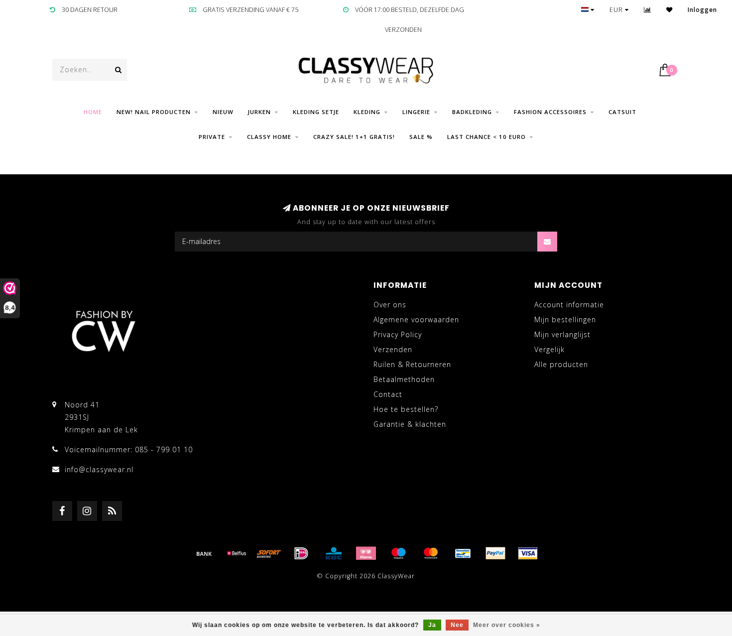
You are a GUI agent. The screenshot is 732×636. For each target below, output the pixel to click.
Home (93, 112)
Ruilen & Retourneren (412, 364)
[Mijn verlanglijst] (669, 9)
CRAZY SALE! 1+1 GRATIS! (354, 136)
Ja (432, 625)
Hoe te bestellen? (405, 409)
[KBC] (333, 553)
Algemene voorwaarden (416, 319)
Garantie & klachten (409, 424)
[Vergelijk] (647, 9)
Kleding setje (316, 112)
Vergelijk (549, 349)
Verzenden (392, 349)
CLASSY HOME (269, 136)
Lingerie (416, 112)
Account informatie (569, 304)
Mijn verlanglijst (562, 334)
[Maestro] (398, 553)
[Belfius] (236, 553)
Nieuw (223, 112)
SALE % (421, 136)
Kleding (367, 112)
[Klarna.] (366, 553)
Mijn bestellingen (565, 319)
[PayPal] (495, 553)
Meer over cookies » (506, 625)
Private (212, 136)
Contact (387, 394)
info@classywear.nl (99, 469)
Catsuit (622, 112)
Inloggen (702, 9)
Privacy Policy (397, 334)
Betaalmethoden (404, 379)
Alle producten (561, 364)
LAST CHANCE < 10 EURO (486, 136)
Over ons (389, 304)
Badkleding (472, 112)
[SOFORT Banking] (268, 553)
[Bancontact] (463, 553)
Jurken (259, 112)
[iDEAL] (301, 553)
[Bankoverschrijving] (204, 553)
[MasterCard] (430, 553)
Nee (457, 625)
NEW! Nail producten (154, 112)
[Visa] (527, 553)
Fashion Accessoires (550, 112)
